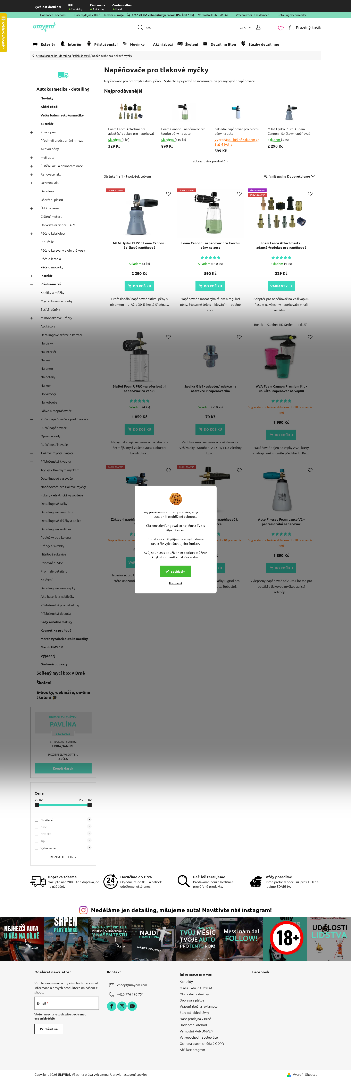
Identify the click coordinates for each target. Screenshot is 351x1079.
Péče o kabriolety (53, 233)
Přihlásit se (49, 1029)
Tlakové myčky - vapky (57, 453)
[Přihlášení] (258, 27)
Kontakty (186, 981)
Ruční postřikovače (54, 444)
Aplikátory (48, 326)
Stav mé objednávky (194, 1012)
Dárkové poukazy (54, 664)
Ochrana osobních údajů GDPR (202, 1043)
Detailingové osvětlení (57, 512)
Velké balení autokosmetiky (62, 115)
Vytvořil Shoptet (305, 1074)
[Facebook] (111, 1006)
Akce (65, 827)
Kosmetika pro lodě (56, 630)
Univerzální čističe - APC (58, 225)
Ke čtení (46, 579)
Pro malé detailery (54, 571)
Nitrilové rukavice (53, 554)
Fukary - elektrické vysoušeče (62, 495)
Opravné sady (50, 436)
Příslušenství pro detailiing (60, 605)
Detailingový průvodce (292, 15)
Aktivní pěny (50, 149)
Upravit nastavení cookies (128, 1074)
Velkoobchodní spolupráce (199, 1037)
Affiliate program (192, 1049)
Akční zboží (49, 106)
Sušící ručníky (50, 309)
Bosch (258, 324)
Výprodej (48, 656)
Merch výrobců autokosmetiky (64, 638)
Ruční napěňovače (54, 427)
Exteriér (47, 123)
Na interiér (48, 351)
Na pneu (47, 368)
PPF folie (47, 242)
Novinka (65, 834)
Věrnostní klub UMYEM (213, 15)
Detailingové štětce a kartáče (62, 335)
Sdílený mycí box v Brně (60, 673)
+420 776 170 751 (130, 994)
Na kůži (46, 360)
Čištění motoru (51, 216)
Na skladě (65, 820)
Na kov (46, 385)
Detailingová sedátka (56, 529)
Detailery (47, 191)
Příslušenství (51, 284)
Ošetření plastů (52, 199)
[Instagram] (122, 1006)
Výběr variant (65, 848)
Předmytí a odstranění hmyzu (62, 140)
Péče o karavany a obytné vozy (63, 250)
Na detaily (48, 377)
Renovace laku (51, 174)
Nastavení (175, 583)
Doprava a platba (192, 1000)
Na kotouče (49, 402)
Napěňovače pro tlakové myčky (63, 487)
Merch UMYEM (52, 647)
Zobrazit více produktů (209, 161)
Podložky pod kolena (56, 537)
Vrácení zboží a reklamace (252, 15)
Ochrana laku (50, 182)
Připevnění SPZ (52, 563)
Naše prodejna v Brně (195, 1018)
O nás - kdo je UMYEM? (196, 988)
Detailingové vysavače (57, 478)
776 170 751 (140, 15)
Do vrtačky (48, 394)
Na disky (47, 343)
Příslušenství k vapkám (57, 461)
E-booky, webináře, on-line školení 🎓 (63, 694)
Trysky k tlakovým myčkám (60, 470)
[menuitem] (45, 44)
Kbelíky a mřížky (52, 292)
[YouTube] (132, 1006)
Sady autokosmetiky (56, 622)
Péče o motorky (52, 267)
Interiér (46, 275)
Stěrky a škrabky (52, 546)
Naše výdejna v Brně (87, 15)
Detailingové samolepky (58, 588)
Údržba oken (50, 208)
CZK (243, 27)
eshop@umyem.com (161, 15)
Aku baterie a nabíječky (57, 596)
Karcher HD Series (280, 324)
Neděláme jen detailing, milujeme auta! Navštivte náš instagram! (181, 910)
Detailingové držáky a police (61, 520)
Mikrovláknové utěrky (56, 318)
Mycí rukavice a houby (57, 301)
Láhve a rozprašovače (56, 410)
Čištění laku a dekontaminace (62, 166)
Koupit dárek (63, 768)
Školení (43, 682)
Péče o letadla (51, 259)
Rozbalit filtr (61, 857)
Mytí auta (47, 157)
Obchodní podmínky (194, 994)
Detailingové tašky (54, 503)
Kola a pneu (49, 132)
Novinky (47, 98)
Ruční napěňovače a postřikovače (65, 419)
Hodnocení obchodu (53, 15)
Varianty (279, 286)
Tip (65, 841)
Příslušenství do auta (56, 613)
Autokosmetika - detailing (62, 89)
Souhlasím (178, 571)
